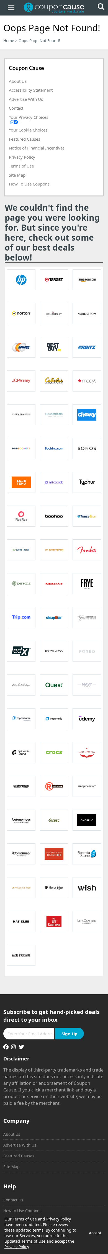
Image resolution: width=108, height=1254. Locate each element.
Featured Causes (24, 139)
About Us (18, 81)
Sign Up (69, 1033)
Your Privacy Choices (28, 117)
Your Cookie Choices (28, 130)
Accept (95, 1232)
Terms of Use (21, 166)
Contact (16, 108)
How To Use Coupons (29, 184)
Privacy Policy (22, 157)
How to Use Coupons (22, 1210)
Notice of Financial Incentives (37, 148)
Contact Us (13, 1199)
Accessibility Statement (31, 90)
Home (8, 40)
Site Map (17, 175)
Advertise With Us (26, 99)
